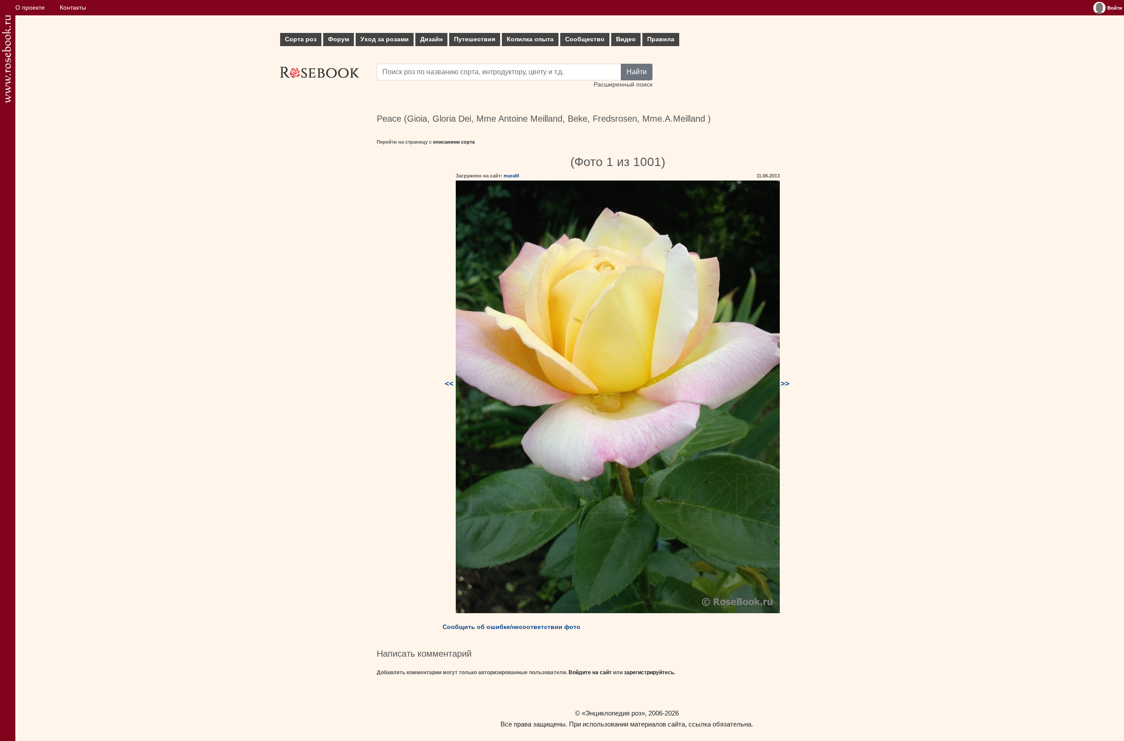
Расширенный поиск (623, 84)
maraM (511, 175)
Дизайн (431, 39)
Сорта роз (301, 39)
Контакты (73, 7)
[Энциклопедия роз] (6, 59)
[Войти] (1099, 8)
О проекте (30, 7)
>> (785, 384)
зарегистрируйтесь (649, 672)
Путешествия (474, 39)
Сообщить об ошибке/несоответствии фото (511, 626)
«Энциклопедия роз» (613, 713)
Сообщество (585, 39)
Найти (637, 72)
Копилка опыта (530, 39)
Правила (660, 39)
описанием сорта (454, 142)
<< (449, 384)
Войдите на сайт (590, 672)
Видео (626, 39)
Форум (338, 39)
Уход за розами (384, 39)
